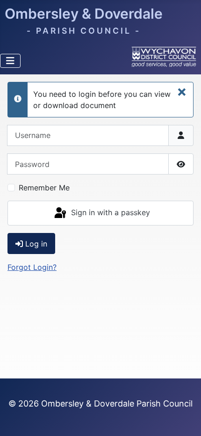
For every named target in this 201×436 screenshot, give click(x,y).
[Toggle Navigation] (10, 61)
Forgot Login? (32, 267)
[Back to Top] (185, 419)
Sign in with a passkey (109, 212)
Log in (36, 243)
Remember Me (44, 187)
